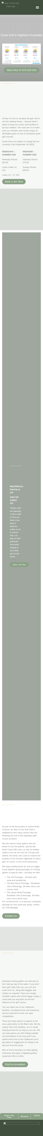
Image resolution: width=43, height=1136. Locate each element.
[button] (37, 7)
